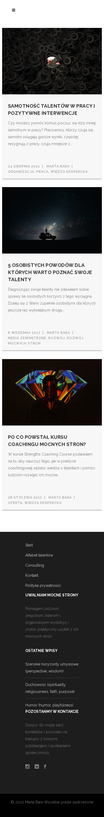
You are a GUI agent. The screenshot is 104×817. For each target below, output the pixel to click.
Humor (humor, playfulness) (49, 705)
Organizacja (21, 172)
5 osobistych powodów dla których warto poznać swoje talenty (50, 272)
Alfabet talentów (39, 555)
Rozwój (56, 338)
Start (29, 545)
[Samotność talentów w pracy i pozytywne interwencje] (52, 60)
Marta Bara (58, 166)
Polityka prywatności (43, 585)
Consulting (34, 565)
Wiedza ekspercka (69, 172)
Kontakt (31, 575)
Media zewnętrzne (27, 338)
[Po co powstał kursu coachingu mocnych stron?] (52, 392)
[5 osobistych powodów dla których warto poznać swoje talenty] (52, 220)
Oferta (15, 503)
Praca (42, 172)
